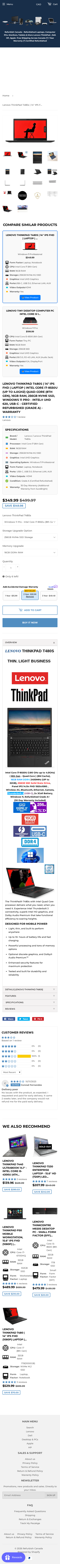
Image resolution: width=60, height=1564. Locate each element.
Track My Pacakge (30, 1523)
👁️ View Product (30, 297)
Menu (10, 4)
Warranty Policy (30, 1475)
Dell (30, 1435)
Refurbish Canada (33, 1548)
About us (30, 1459)
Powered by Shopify (29, 1552)
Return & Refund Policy (30, 1471)
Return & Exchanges (30, 1519)
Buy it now (30, 622)
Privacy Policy (30, 1463)
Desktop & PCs (30, 1439)
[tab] (30, 989)
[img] (18, 1081)
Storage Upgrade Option (17, 530)
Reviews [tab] (10, 1009)
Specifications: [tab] (14, 1002)
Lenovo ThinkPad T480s (16, 515)
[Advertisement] (30, 69)
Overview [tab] (11, 642)
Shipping (30, 1515)
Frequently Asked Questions (30, 1511)
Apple (30, 1443)
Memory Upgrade (13, 545)
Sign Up (51, 1495)
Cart (55, 4)
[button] (9, 417)
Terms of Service (30, 1467)
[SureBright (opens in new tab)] (53, 586)
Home (5, 95)
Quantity (7, 561)
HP (30, 1447)
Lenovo (30, 1431)
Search (30, 1427)
